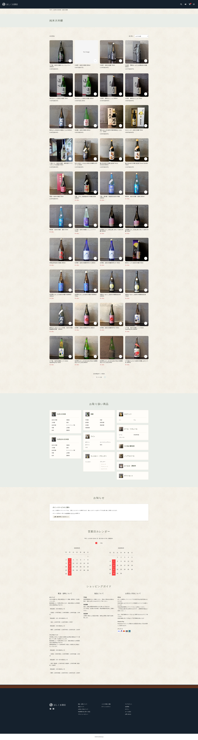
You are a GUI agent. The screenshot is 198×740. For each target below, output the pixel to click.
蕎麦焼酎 (102, 425)
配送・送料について (82, 704)
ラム (135, 420)
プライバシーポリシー (83, 714)
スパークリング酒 (70, 425)
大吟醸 (53, 422)
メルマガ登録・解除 (106, 704)
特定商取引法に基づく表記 (84, 711)
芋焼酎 (87, 420)
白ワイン (87, 444)
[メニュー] (194, 4)
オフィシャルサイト (106, 706)
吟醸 (53, 427)
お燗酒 (68, 427)
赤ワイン (87, 442)
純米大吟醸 (54, 420)
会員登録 (68, 513)
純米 (53, 430)
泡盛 (101, 420)
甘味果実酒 (136, 434)
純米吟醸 (54, 425)
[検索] (181, 4)
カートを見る (128, 711)
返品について (81, 706)
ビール (120, 434)
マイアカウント (128, 704)
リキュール (121, 437)
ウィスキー (88, 461)
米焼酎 (87, 425)
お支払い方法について (83, 709)
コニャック (103, 464)
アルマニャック (104, 466)
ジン (120, 420)
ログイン (73, 513)
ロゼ (86, 447)
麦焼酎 (87, 422)
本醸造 (68, 420)
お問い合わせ (128, 714)
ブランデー (102, 461)
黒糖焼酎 (87, 427)
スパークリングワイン (105, 442)
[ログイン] (185, 4)
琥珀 (101, 444)
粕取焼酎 (102, 422)
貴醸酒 (68, 430)
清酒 (67, 422)
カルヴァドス (104, 468)
